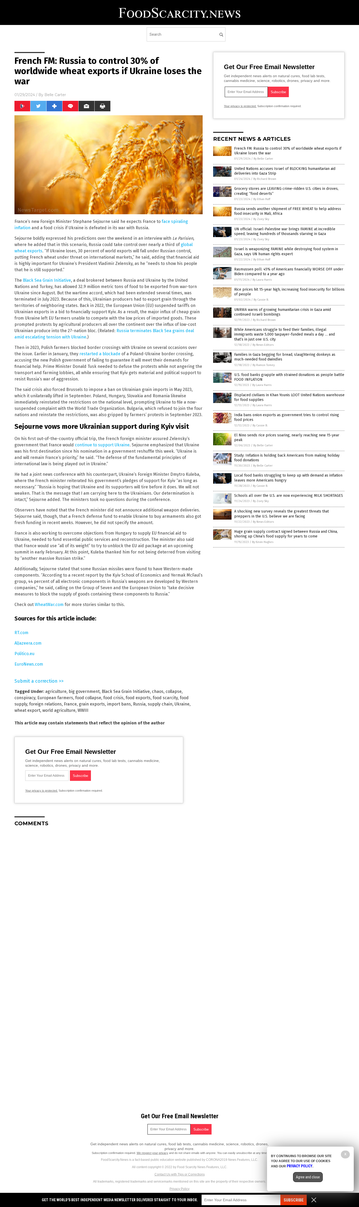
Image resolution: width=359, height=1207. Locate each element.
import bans (119, 704)
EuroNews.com (28, 664)
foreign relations (45, 704)
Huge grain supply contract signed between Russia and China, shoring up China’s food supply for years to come (286, 534)
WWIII (83, 710)
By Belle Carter (263, 158)
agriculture (55, 691)
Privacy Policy (179, 1189)
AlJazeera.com (28, 643)
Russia (139, 704)
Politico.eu (24, 653)
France (70, 704)
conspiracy (24, 697)
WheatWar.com (49, 604)
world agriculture (58, 710)
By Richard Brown (264, 179)
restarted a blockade (99, 353)
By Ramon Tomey (264, 365)
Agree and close (308, 1177)
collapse (174, 691)
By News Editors (263, 345)
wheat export (27, 710)
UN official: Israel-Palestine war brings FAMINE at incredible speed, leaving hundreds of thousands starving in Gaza (284, 231)
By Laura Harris (262, 279)
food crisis (113, 697)
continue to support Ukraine (102, 444)
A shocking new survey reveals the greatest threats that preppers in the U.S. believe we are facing (281, 513)
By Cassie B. (261, 299)
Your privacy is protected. (41, 790)
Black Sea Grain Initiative (47, 280)
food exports (138, 697)
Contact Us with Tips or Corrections (180, 1174)
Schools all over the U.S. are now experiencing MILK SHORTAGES (288, 495)
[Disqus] (108, 896)
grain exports (92, 704)
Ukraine (182, 704)
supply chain (160, 704)
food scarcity (165, 697)
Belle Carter (55, 94)
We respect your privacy (152, 1152)
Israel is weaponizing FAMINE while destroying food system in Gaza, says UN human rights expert (286, 251)
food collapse (88, 697)
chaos (157, 691)
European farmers (55, 697)
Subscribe (294, 1200)
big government (84, 691)
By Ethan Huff (261, 199)
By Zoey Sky (261, 219)
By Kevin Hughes (262, 542)
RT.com (21, 632)
